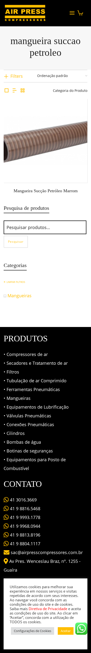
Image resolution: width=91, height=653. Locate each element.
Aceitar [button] (66, 631)
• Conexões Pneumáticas (29, 424)
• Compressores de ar (26, 354)
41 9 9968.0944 (24, 526)
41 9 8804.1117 (24, 544)
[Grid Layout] (22, 90)
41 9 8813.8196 (24, 535)
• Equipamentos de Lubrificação (36, 407)
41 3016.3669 (23, 500)
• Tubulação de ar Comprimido (35, 381)
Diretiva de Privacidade (48, 608)
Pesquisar (16, 242)
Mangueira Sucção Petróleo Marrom (46, 190)
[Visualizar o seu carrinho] (80, 12)
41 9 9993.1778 (24, 517)
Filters (16, 76)
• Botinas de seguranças (28, 451)
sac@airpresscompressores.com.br (47, 552)
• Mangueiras (17, 398)
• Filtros (11, 372)
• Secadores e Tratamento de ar (36, 363)
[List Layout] (14, 90)
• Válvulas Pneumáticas (27, 416)
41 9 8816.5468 (24, 508)
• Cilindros (14, 433)
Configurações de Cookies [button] (32, 631)
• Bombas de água (22, 442)
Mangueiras (20, 295)
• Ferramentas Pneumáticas (32, 389)
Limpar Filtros (16, 282)
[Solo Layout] (6, 90)
